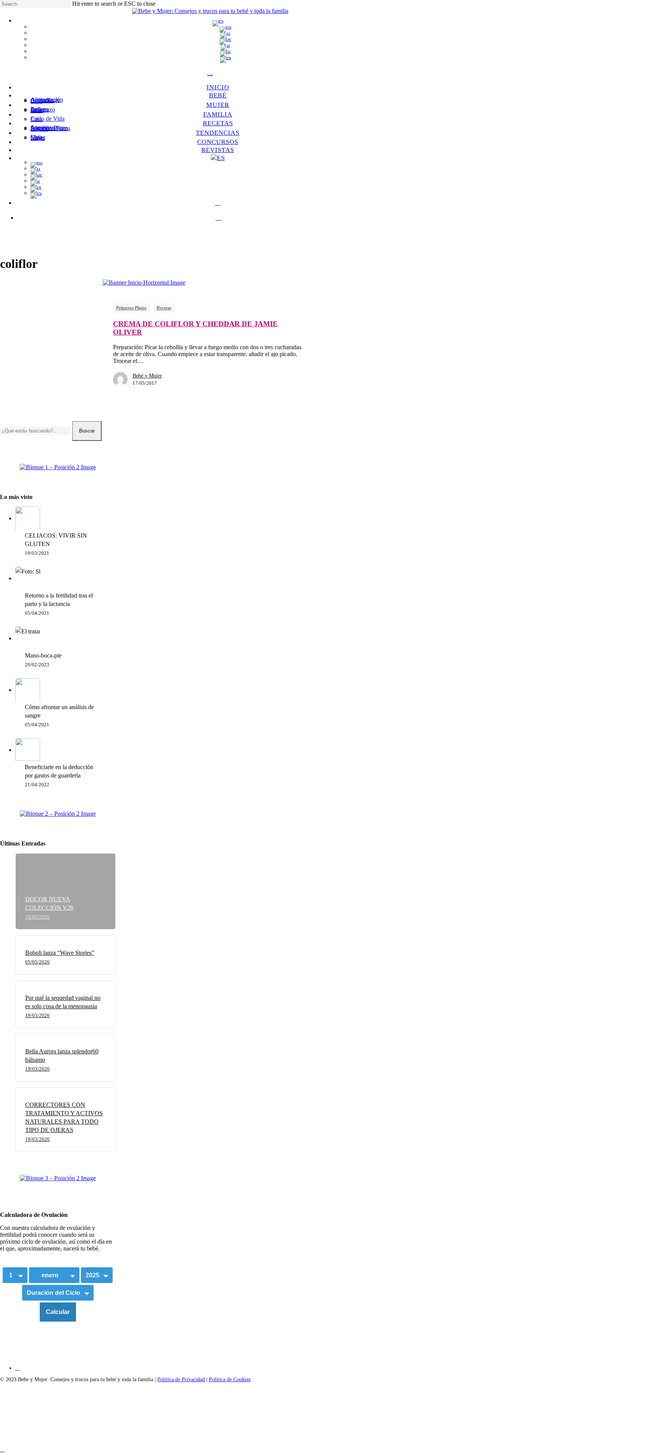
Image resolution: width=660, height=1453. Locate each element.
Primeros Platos (131, 308)
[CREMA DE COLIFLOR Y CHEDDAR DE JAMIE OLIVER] (47, 341)
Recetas (164, 308)
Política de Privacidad (181, 1379)
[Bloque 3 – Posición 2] (58, 1178)
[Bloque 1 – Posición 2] (58, 467)
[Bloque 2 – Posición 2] (58, 813)
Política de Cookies (230, 1379)
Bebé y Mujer (147, 376)
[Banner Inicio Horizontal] (144, 282)
